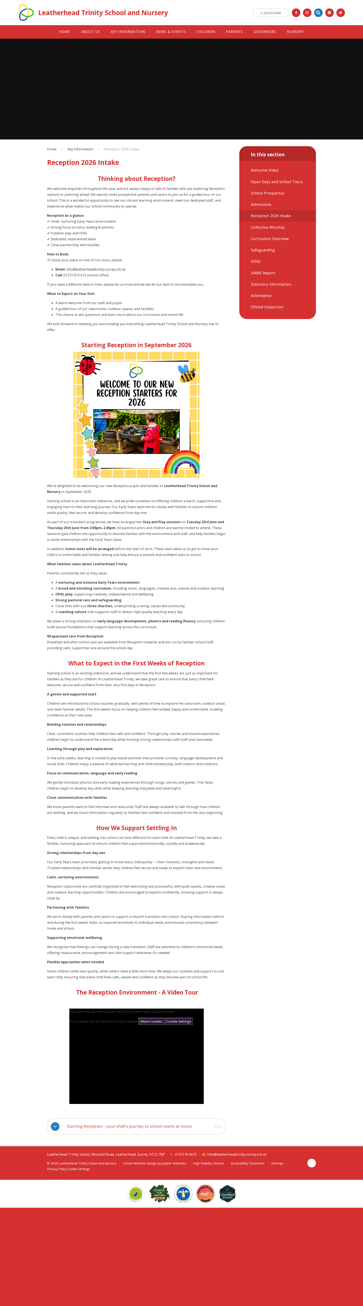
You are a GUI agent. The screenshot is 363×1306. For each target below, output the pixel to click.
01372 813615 (186, 1154)
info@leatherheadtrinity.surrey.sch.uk (96, 269)
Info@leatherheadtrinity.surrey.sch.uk (237, 1154)
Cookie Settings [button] (79, 1169)
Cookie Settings (178, 1021)
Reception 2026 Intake (121, 149)
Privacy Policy (57, 1169)
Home (52, 149)
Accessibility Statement (247, 1163)
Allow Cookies (151, 1021)
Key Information (80, 149)
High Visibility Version (208, 1163)
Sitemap (277, 1163)
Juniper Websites (174, 1163)
